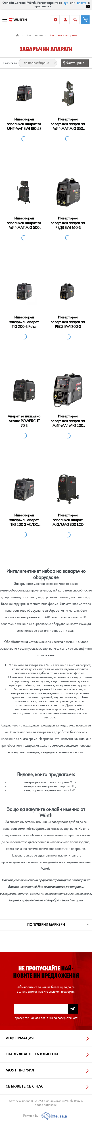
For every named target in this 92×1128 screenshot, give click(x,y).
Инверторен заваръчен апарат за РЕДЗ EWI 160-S (68, 223)
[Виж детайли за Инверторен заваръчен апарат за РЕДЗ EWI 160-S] (68, 192)
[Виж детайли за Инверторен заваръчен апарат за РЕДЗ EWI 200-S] (68, 291)
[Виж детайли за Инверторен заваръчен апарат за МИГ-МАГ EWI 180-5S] (24, 93)
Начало (17, 35)
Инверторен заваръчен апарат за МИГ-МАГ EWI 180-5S (24, 124)
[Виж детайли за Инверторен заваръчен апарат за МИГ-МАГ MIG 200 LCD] (68, 390)
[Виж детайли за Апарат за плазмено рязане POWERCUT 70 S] (24, 390)
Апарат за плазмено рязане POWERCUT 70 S (24, 421)
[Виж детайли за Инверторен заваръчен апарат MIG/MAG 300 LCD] (68, 489)
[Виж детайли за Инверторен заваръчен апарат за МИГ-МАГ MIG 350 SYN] (68, 93)
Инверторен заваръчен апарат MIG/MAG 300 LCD (68, 520)
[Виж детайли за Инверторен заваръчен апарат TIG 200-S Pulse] (24, 291)
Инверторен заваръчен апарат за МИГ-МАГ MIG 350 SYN (68, 124)
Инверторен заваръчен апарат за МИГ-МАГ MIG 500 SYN (24, 223)
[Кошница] (85, 19)
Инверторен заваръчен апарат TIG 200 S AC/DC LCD (24, 520)
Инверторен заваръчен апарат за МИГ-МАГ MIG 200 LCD (68, 421)
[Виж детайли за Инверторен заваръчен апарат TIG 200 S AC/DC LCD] (24, 489)
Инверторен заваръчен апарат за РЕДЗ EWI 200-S (68, 322)
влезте (81, 2)
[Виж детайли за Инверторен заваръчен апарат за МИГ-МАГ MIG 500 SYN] (24, 192)
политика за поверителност (59, 1018)
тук (66, 2)
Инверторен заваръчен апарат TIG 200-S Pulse (24, 322)
